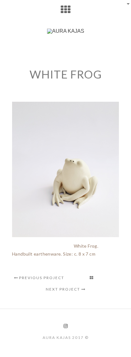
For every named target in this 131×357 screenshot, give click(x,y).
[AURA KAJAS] (65, 31)
